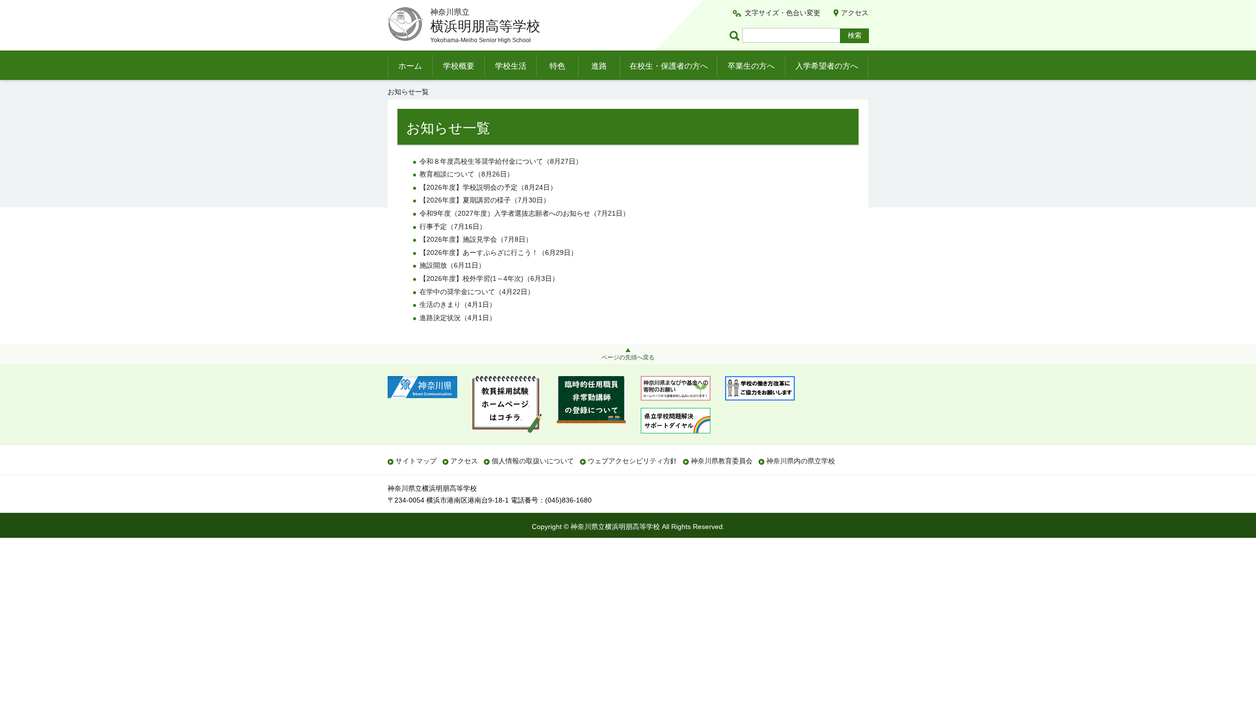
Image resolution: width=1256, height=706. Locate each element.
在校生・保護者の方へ (668, 66)
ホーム (410, 66)
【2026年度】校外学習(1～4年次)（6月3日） (489, 278)
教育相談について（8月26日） (466, 174)
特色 (557, 66)
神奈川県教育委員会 (722, 461)
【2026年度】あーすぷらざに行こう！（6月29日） (498, 252)
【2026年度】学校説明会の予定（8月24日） (488, 187)
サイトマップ (416, 461)
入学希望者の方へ (826, 66)
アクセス (854, 13)
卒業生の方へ (751, 66)
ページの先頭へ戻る (628, 357)
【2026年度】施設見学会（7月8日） (475, 239)
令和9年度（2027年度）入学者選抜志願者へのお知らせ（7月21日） (524, 213)
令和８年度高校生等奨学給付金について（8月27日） (500, 161)
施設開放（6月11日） (452, 265)
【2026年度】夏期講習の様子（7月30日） (484, 200)
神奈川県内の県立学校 (800, 461)
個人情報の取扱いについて (533, 461)
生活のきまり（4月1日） (457, 304)
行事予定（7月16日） (452, 226)
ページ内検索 (736, 35)
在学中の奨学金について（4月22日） (476, 292)
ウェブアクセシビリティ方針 (632, 461)
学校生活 (510, 66)
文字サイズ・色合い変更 (782, 13)
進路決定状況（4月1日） (457, 318)
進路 (599, 66)
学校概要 (458, 66)
